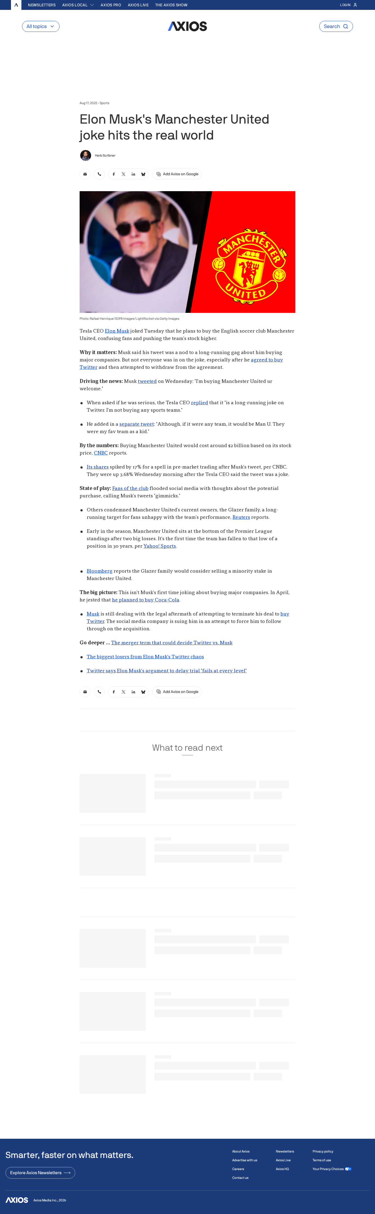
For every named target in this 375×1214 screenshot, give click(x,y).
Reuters (241, 517)
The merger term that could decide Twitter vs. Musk (172, 643)
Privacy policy (323, 1151)
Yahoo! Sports (160, 546)
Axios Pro (111, 5)
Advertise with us (244, 1160)
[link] (85, 174)
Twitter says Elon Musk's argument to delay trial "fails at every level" (167, 671)
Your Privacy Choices (328, 1169)
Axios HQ (282, 1169)
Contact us (240, 1177)
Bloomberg (100, 571)
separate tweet (136, 424)
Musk (93, 614)
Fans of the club (130, 488)
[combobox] (78, 5)
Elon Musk (117, 331)
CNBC (101, 453)
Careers (238, 1169)
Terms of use (322, 1160)
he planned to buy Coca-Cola (145, 600)
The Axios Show (171, 5)
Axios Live (138, 5)
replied (199, 402)
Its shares (98, 467)
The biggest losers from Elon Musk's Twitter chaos (145, 657)
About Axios (241, 1151)
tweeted (147, 381)
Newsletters (42, 5)
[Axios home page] (16, 5)
